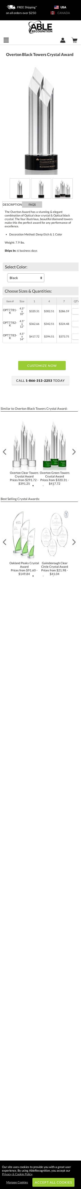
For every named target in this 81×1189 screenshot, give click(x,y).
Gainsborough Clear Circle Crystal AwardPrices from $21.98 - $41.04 (54, 568)
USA (63, 7)
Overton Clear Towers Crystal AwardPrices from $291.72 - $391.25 (24, 478)
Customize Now (42, 366)
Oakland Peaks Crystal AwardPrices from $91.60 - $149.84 (24, 568)
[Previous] (4, 451)
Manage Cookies (17, 1182)
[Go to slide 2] (43, 486)
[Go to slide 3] (53, 486)
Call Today (40, 380)
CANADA (63, 13)
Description (12, 204)
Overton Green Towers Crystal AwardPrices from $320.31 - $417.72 (54, 478)
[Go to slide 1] (33, 486)
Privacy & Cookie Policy (17, 1174)
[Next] (74, 451)
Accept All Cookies (53, 1182)
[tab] (12, 204)
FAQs (32, 204)
